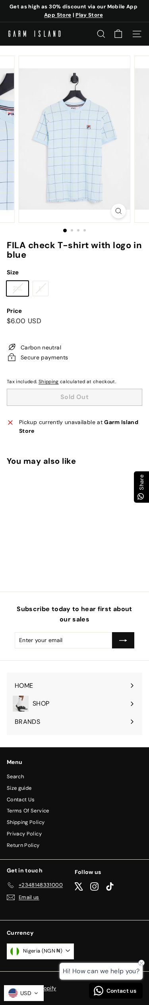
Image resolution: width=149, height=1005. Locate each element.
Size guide (19, 788)
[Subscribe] (123, 640)
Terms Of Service (28, 810)
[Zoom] (118, 211)
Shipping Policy (26, 822)
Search (15, 776)
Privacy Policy (24, 833)
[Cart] (118, 34)
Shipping (49, 381)
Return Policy (23, 845)
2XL (20, 289)
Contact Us (21, 799)
